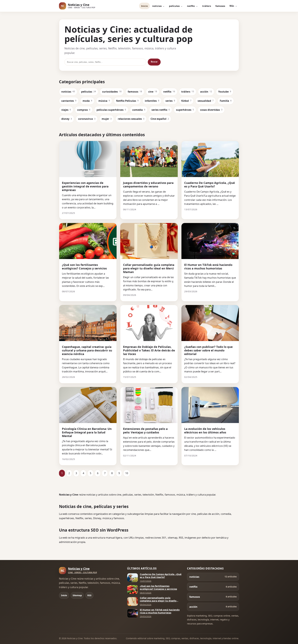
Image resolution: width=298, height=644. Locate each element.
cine (152, 91)
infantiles (152, 100)
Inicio (144, 5)
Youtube (224, 91)
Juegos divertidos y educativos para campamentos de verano (148, 184)
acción (206, 91)
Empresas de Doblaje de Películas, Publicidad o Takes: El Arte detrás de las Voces (149, 350)
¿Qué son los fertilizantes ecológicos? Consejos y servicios (84, 266)
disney (66, 119)
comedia (138, 110)
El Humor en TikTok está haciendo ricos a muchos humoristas (208, 266)
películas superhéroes (111, 110)
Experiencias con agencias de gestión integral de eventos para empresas (85, 186)
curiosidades (112, 91)
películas (174, 5)
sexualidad (206, 100)
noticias (157, 5)
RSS (89, 595)
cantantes (68, 100)
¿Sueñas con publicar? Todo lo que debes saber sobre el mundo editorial (208, 350)
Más (232, 6)
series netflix (160, 110)
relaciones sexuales (131, 119)
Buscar (154, 62)
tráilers (206, 5)
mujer (107, 119)
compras (83, 110)
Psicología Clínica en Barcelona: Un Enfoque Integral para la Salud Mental (87, 432)
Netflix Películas (127, 100)
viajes (66, 110)
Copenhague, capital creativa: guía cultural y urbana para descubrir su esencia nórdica (87, 350)
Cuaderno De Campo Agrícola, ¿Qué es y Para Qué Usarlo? (209, 184)
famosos (220, 5)
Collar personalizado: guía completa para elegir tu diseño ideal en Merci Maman (148, 268)
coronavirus (86, 119)
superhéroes (185, 110)
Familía (226, 100)
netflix (191, 5)
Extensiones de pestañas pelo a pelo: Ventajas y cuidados (145, 430)
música (104, 100)
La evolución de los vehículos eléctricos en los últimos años (205, 430)
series (170, 100)
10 (126, 473)
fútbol (186, 100)
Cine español (160, 119)
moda (87, 100)
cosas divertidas (211, 110)
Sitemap (77, 595)
